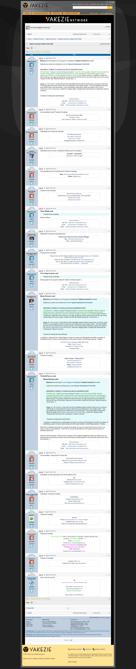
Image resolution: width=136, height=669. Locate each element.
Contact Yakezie (50, 658)
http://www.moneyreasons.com (77, 101)
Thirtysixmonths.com (72, 519)
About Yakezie (81, 4)
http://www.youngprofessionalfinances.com (76, 174)
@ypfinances (77, 176)
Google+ (80, 155)
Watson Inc (77, 561)
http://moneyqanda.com (74, 360)
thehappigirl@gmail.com (78, 551)
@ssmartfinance (79, 462)
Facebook (69, 155)
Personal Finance (41, 13)
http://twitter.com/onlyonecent (74, 586)
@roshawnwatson (81, 563)
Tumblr (75, 155)
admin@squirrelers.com (76, 484)
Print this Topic (106, 44)
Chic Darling (79, 521)
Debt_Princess (76, 344)
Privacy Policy (27, 658)
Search (29, 34)
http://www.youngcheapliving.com (74, 503)
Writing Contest (71, 13)
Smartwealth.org (77, 193)
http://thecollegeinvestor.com (83, 256)
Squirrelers (78, 479)
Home (27, 13)
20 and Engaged (60, 61)
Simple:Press (67, 640)
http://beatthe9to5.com (87, 259)
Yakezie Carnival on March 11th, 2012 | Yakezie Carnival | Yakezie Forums (68, 19)
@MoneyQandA (77, 364)
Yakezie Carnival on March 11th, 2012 (70, 39)
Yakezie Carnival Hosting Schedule (62, 72)
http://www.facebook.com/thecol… (71, 263)
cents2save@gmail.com (78, 543)
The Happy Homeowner (74, 136)
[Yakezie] (37, 651)
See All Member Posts (95, 4)
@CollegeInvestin (78, 261)
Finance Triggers (83, 519)
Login (108, 26)
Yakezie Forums (94, 13)
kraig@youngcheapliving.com (74, 499)
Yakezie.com (36, 6)
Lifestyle (56, 13)
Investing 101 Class (77, 257)
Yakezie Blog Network (106, 13)
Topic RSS (30, 608)
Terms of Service (38, 658)
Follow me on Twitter (74, 138)
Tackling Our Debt (74, 117)
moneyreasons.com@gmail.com (77, 103)
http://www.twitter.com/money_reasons (77, 105)
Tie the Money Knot (79, 481)
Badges (102, 4)
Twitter (78, 197)
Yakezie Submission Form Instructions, (58, 327)
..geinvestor (84, 263)
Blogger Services (109, 4)
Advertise (74, 4)
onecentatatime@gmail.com (74, 588)
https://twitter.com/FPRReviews (74, 595)
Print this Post (52, 58)
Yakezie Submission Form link (78, 64)
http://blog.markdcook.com (76, 239)
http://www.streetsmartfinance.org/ (76, 460)
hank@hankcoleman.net (74, 366)
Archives (87, 4)
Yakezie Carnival (50, 39)
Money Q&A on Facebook (74, 362)
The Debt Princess (65, 342)
